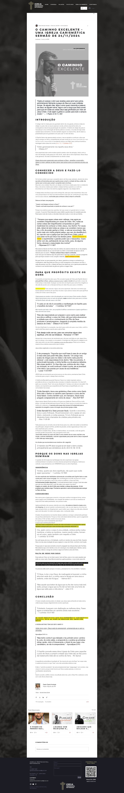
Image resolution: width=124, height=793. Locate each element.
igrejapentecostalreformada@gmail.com (39, 780)
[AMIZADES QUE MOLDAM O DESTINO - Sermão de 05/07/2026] (85, 718)
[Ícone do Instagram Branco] (31, 784)
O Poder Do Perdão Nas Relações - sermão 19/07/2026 (36, 728)
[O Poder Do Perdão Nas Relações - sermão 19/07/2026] (38, 718)
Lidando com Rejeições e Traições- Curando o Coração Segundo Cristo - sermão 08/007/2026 (60, 728)
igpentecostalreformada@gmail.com (38, 770)
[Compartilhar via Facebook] (36, 697)
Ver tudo (94, 709)
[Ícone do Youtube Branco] (33, 784)
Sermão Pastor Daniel (45, 692)
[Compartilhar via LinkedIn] (43, 697)
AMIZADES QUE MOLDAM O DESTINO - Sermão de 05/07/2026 (84, 728)
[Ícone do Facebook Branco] (36, 784)
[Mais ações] (88, 25)
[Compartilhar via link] (46, 697)
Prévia (37, 692)
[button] (53, 4)
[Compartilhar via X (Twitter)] (39, 697)
